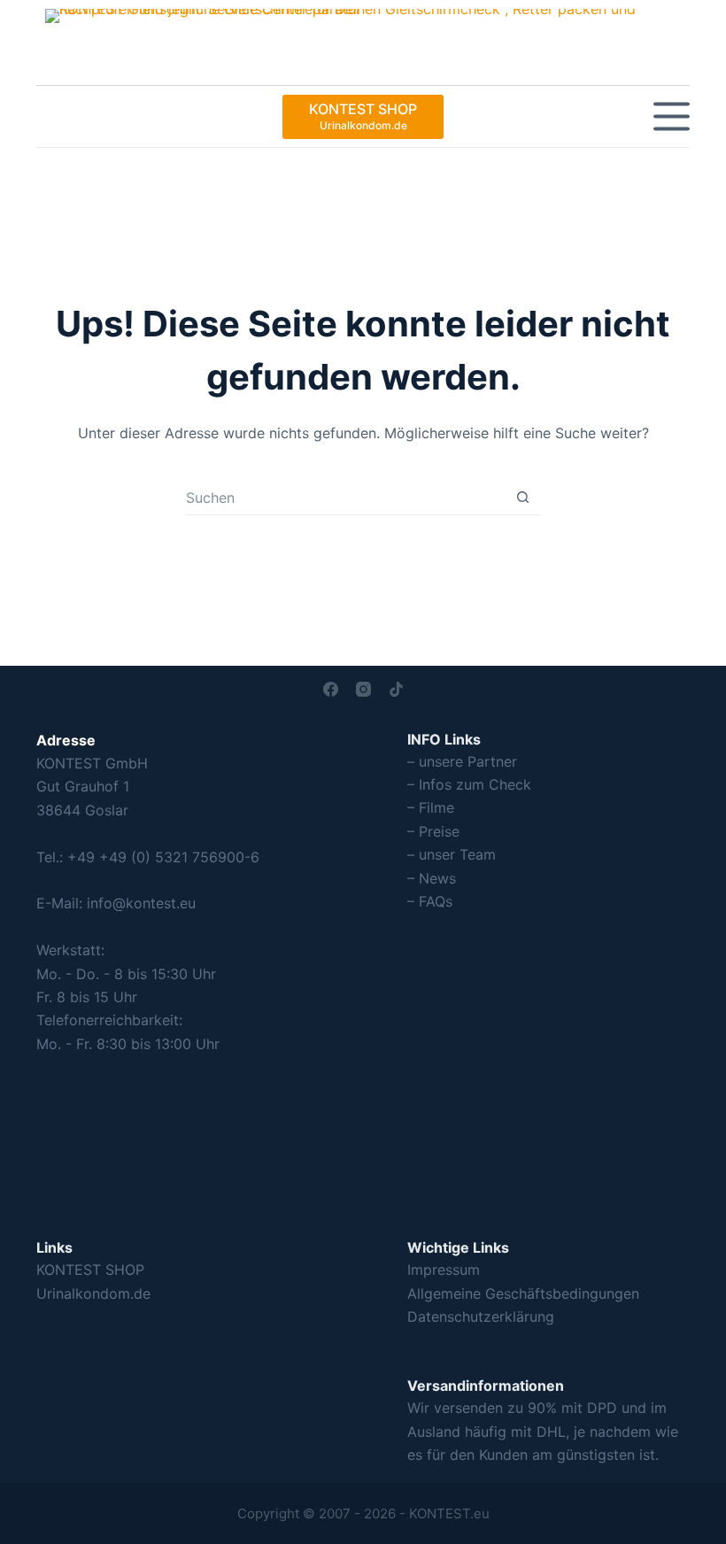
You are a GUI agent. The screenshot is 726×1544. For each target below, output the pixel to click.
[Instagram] (363, 689)
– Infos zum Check (469, 784)
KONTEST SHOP (90, 1269)
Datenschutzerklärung (480, 1316)
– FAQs (429, 901)
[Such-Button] (523, 497)
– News (431, 878)
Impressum (443, 1269)
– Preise (433, 831)
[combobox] (346, 497)
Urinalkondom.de (93, 1293)
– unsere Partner (462, 761)
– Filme (430, 807)
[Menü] (671, 116)
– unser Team (451, 854)
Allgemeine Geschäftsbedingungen (523, 1293)
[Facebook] (330, 689)
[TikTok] (396, 689)
